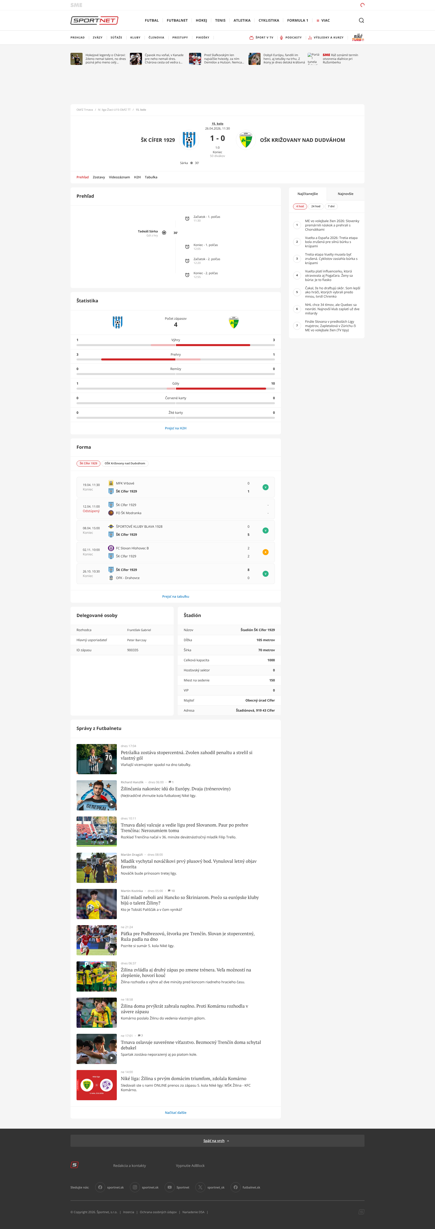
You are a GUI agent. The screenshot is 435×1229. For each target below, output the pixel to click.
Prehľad (83, 177)
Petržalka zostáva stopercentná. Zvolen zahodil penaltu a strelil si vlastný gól (186, 755)
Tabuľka (151, 177)
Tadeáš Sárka (148, 231)
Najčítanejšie (308, 193)
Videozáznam (119, 177)
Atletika (242, 20)
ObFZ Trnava (85, 110)
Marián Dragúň (132, 855)
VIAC (325, 20)
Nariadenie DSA (194, 1212)
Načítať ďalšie (176, 1112)
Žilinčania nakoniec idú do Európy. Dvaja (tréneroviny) (176, 789)
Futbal (152, 20)
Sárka (184, 163)
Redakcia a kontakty (129, 1165)
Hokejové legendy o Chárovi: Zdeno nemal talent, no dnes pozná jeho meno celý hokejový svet (106, 58)
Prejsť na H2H (176, 428)
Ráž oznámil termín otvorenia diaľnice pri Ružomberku (340, 58)
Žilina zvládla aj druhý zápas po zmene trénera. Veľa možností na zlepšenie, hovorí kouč (186, 972)
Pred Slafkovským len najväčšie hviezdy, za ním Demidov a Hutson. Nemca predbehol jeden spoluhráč (223, 58)
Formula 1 (297, 20)
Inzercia (128, 1212)
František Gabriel (139, 630)
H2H (137, 177)
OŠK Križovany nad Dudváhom (302, 140)
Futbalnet (177, 20)
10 (173, 891)
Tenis (220, 20)
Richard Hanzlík (132, 782)
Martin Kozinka (132, 891)
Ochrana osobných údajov (158, 1212)
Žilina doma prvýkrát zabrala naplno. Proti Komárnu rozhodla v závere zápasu (184, 1008)
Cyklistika (269, 20)
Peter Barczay (136, 640)
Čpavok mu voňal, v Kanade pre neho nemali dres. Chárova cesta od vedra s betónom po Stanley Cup (164, 58)
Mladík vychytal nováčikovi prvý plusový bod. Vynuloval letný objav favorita (189, 863)
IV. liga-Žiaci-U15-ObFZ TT (114, 110)
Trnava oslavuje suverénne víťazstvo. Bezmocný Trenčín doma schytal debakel (191, 1045)
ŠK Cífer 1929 (158, 140)
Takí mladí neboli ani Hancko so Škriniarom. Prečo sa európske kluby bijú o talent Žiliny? (190, 900)
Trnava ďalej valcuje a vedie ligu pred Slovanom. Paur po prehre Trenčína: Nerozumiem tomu (184, 827)
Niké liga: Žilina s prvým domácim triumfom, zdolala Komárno (183, 1078)
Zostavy (99, 177)
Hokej (201, 20)
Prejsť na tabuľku (175, 596)
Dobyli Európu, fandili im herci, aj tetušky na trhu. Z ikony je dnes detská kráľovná (284, 58)
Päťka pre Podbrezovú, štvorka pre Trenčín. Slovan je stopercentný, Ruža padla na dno (188, 936)
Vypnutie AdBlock (190, 1165)
